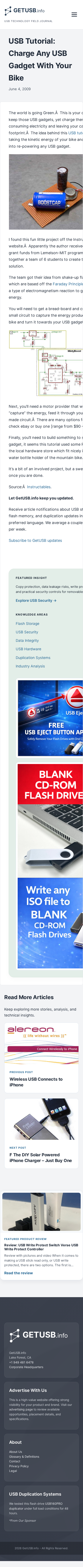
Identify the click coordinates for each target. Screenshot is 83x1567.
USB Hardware (28, 649)
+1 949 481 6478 (21, 1362)
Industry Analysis (30, 666)
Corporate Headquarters (26, 1367)
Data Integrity (27, 640)
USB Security (27, 632)
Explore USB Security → (36, 600)
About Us (15, 1451)
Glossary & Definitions (24, 1456)
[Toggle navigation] (74, 14)
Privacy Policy (19, 1466)
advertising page (21, 1409)
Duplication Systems (33, 658)
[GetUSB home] (41, 1335)
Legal (13, 1471)
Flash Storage (27, 623)
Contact (14, 1461)
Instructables (38, 487)
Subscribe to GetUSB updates (35, 540)
